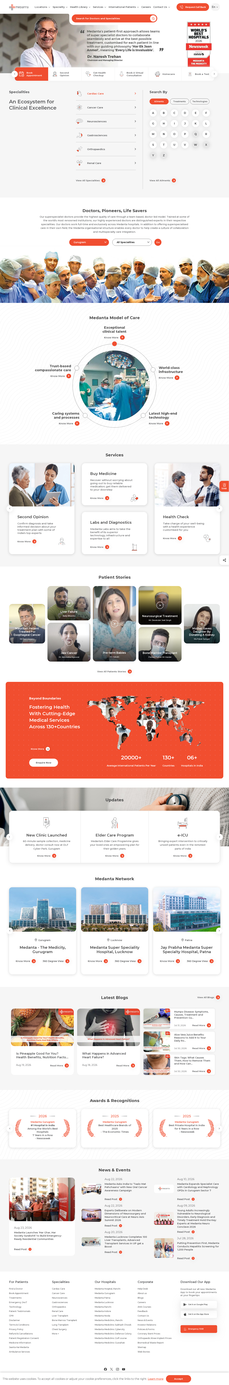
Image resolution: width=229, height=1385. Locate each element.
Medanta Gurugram (105, 1293)
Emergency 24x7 (18, 1302)
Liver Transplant (60, 1315)
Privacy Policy (16, 1329)
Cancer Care (58, 1293)
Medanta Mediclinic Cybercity (110, 1329)
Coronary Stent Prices (149, 1333)
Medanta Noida (102, 1315)
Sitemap (142, 1347)
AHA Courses (144, 1307)
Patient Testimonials (19, 1311)
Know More (111, 337)
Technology (15, 1307)
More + (55, 1333)
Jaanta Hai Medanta (19, 1347)
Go (158, 242)
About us (142, 1293)
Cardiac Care (58, 1288)
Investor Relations (147, 1325)
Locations (41, 7)
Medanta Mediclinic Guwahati (110, 1342)
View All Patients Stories (111, 671)
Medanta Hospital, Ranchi (107, 1288)
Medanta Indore (103, 1311)
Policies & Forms (146, 1329)
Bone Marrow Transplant (64, 1320)
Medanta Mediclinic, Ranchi (109, 1320)
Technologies (199, 101)
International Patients (122, 7)
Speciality (59, 7)
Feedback (143, 1311)
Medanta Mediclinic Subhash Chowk (113, 1325)
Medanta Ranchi (103, 1307)
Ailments (159, 101)
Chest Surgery (59, 1329)
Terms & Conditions (19, 1325)
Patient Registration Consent (24, 1338)
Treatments (179, 101)
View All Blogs (205, 997)
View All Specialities (88, 180)
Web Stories (144, 1351)
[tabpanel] (114, 43)
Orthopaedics (59, 1307)
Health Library (79, 7)
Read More (56, 1065)
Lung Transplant (60, 1325)
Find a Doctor (16, 1288)
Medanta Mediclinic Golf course (111, 1338)
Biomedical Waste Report (151, 1342)
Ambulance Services (19, 1351)
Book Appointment (18, 1293)
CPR (11, 1315)
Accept (178, 1378)
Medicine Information (20, 1342)
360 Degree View (53, 961)
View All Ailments (160, 180)
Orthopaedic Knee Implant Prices (154, 1338)
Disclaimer (14, 1320)
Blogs (141, 1298)
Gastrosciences (60, 1302)
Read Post (20, 1249)
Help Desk (143, 1288)
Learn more (155, 1378)
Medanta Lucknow (104, 1302)
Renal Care (57, 1311)
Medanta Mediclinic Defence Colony (113, 1333)
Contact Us (160, 7)
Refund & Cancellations (21, 1333)
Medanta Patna (102, 1298)
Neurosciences (59, 1298)
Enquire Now (43, 762)
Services (98, 7)
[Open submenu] (67, 7)
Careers (146, 7)
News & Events (145, 1320)
